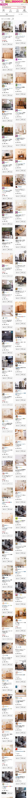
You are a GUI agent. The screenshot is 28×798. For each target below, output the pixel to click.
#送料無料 (17, 367)
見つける (10, 10)
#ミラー (5, 450)
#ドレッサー (19, 214)
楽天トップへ (24, 4)
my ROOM (24, 10)
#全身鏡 (18, 138)
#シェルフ (5, 268)
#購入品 (18, 87)
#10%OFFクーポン (6, 605)
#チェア (19, 495)
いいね (10, 44)
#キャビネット (6, 139)
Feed (3, 10)
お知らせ (17, 10)
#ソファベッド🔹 (6, 579)
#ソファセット (6, 36)
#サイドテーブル (20, 444)
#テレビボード (6, 164)
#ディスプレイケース (21, 36)
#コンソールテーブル (21, 163)
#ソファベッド (20, 571)
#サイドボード (6, 62)
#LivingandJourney (19, 751)
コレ (5, 44)
